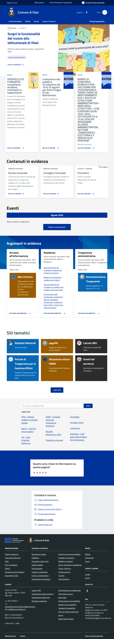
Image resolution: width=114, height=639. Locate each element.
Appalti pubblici (37, 565)
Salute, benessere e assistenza (69, 565)
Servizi (36, 21)
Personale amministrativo (14, 572)
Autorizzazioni (37, 568)
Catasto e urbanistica (40, 572)
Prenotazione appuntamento (42, 594)
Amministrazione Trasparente (61, 2)
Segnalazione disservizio (41, 597)
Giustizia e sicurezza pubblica (69, 554)
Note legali (62, 597)
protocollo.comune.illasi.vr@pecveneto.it (20, 606)
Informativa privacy (65, 594)
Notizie (87, 554)
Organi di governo (11, 554)
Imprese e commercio (66, 557)
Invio (88, 405)
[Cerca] (104, 12)
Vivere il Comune (49, 21)
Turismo (61, 575)
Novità (27, 21)
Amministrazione (15, 21)
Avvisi (87, 561)
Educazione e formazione (41, 579)
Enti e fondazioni (11, 565)
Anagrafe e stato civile (40, 561)
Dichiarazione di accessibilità (69, 601)
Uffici (7, 561)
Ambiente (35, 557)
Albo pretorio (39, 2)
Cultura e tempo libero (40, 575)
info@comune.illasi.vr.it (17, 609)
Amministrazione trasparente (69, 590)
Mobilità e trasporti (65, 561)
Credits (22, 636)
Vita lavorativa (63, 579)
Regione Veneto (12, 3)
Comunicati (89, 557)
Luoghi (87, 574)
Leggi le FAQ (36, 590)
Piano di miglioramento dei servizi (68, 613)
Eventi (87, 578)
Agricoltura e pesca (39, 554)
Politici (7, 568)
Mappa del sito (10, 636)
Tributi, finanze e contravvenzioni (64, 570)
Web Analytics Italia (65, 619)
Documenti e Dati (11, 575)
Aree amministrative (12, 557)
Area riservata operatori (94, 636)
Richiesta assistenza (39, 601)
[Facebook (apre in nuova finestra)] (85, 12)
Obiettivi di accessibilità (67, 604)
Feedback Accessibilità (66, 608)
